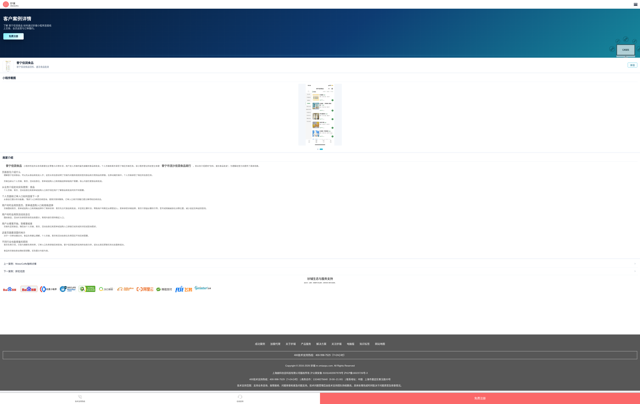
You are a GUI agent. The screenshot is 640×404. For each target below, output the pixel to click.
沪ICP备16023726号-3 (356, 373)
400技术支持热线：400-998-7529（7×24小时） (320, 355)
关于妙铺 (291, 343)
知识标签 (365, 343)
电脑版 (350, 343)
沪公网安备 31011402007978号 (327, 373)
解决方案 (321, 343)
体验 (632, 65)
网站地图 (380, 343)
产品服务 (306, 343)
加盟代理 (275, 343)
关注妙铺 (337, 343)
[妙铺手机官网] (11, 4)
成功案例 (260, 343)
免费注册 (13, 36)
